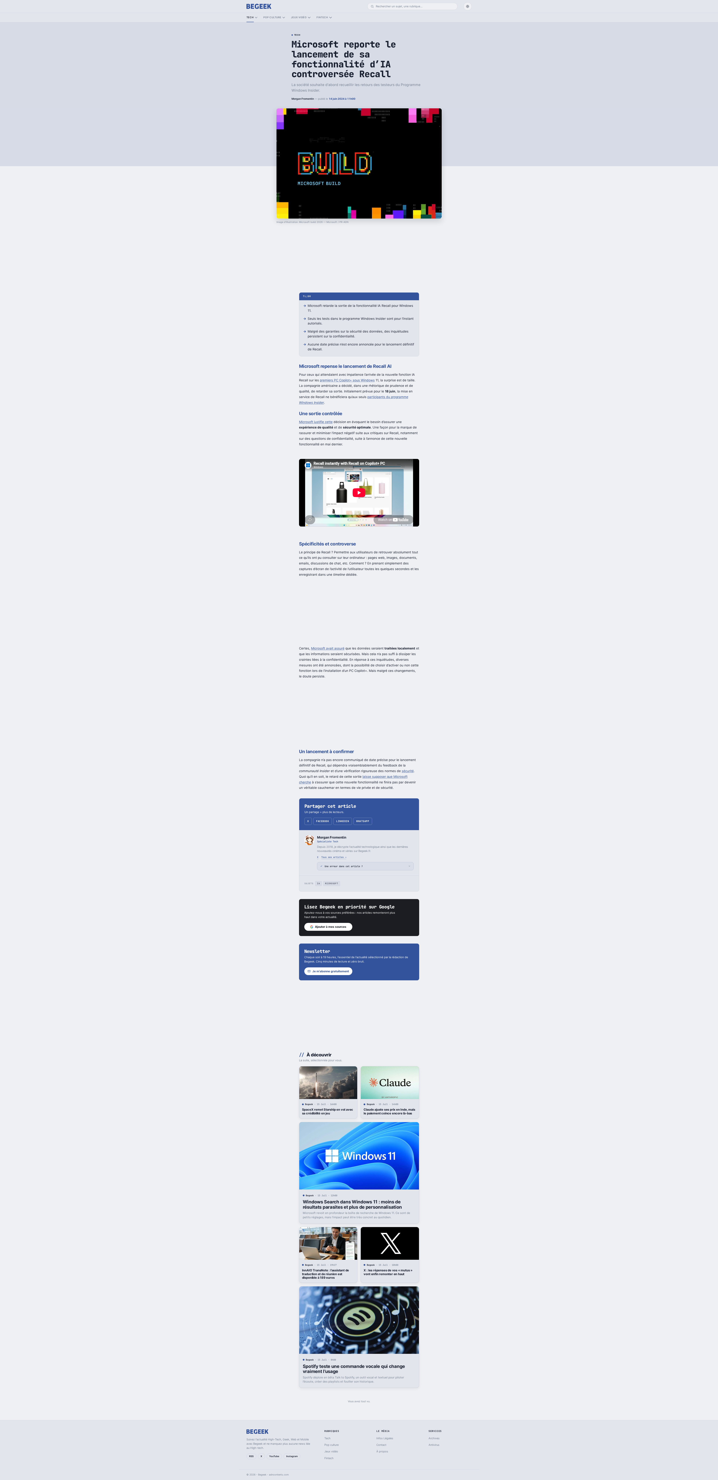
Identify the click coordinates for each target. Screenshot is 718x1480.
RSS (251, 1456)
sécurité (408, 771)
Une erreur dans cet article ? (344, 866)
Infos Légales (384, 1438)
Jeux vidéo (299, 17)
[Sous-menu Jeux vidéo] (309, 17)
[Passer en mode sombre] (467, 6)
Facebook (322, 821)
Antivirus (434, 1444)
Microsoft (331, 883)
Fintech (322, 17)
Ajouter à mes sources (330, 927)
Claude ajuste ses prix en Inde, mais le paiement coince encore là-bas (389, 1111)
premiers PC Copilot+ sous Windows (347, 380)
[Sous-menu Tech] (256, 17)
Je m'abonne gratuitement (330, 971)
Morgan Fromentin (303, 98)
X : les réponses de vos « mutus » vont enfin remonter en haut (388, 1272)
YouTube (274, 1456)
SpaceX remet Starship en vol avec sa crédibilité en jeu (327, 1111)
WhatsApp (362, 821)
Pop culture (272, 17)
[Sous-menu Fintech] (330, 17)
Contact (381, 1444)
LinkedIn (342, 821)
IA (318, 883)
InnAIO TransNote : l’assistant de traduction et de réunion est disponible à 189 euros (325, 1274)
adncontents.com (279, 1474)
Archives (434, 1438)
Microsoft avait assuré (327, 648)
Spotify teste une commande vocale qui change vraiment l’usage (354, 1369)
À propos (382, 1451)
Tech (250, 17)
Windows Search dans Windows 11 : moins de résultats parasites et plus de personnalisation (352, 1204)
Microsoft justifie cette (316, 422)
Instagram (292, 1456)
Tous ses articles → (333, 857)
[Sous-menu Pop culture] (284, 17)
